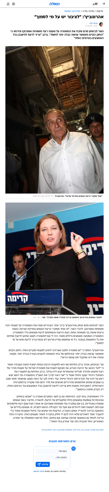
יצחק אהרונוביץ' (97, 430)
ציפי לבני (76, 430)
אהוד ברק (85, 430)
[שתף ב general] (8, 3)
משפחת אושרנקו (64, 430)
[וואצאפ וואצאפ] (13, 3)
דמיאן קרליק (47, 430)
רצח (55, 430)
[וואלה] (54, 3)
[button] (95, 4)
